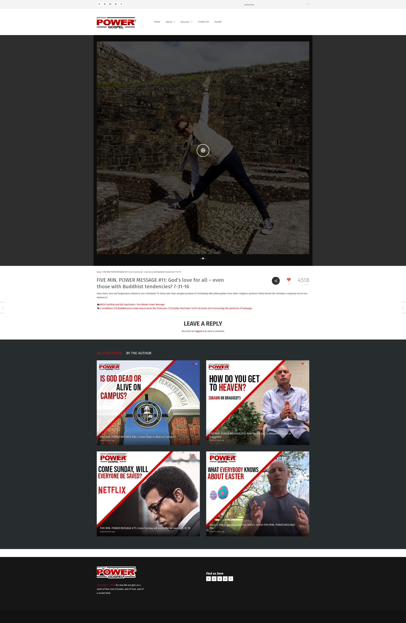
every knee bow (135, 308)
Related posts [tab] (109, 353)
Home (157, 21)
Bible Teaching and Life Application (117, 304)
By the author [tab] (138, 353)
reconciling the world (224, 308)
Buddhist (122, 308)
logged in (199, 331)
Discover (185, 22)
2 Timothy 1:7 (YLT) (106, 585)
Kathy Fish (178, 308)
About (169, 22)
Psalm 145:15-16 (192, 308)
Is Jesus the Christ (153, 308)
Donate (218, 21)
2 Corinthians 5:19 (108, 308)
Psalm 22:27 (207, 308)
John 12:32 (168, 308)
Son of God (240, 308)
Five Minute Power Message (151, 304)
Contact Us (203, 21)
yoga (249, 308)
